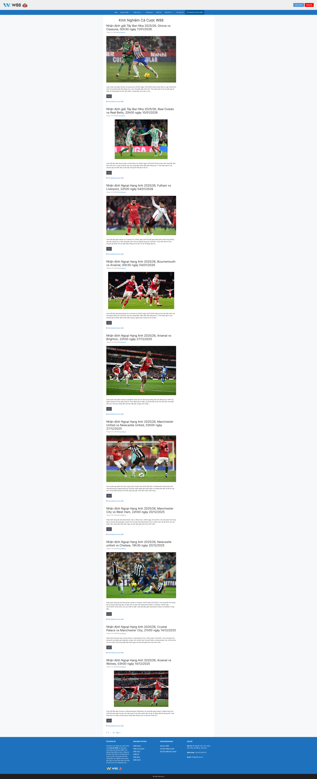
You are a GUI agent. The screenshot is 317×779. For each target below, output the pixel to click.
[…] (109, 96)
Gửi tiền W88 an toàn (167, 748)
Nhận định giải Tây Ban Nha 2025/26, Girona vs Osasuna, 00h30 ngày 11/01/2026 (138, 27)
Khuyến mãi (180, 12)
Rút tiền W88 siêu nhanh (168, 751)
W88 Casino (137, 12)
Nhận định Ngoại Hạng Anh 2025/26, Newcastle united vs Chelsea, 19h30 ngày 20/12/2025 (138, 543)
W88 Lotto (136, 751)
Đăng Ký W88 (124, 12)
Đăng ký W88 (164, 746)
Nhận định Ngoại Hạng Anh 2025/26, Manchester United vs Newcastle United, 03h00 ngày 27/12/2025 (139, 425)
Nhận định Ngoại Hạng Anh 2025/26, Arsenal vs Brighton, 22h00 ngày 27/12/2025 (138, 337)
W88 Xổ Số (168, 12)
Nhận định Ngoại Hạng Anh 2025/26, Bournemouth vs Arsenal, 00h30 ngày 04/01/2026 (141, 263)
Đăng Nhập (298, 5)
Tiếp (118, 732)
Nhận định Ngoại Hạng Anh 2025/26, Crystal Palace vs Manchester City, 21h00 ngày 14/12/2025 (141, 628)
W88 (115, 12)
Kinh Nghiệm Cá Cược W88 (195, 12)
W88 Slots (136, 757)
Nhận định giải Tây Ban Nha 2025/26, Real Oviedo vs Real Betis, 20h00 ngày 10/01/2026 (140, 110)
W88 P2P (158, 12)
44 (114, 732)
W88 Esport (149, 12)
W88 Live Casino (138, 748)
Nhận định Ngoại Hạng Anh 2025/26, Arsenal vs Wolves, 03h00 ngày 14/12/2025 (138, 661)
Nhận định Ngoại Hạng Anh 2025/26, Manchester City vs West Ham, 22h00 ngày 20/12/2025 (139, 510)
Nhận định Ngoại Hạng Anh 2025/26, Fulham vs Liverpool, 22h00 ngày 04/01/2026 (138, 187)
